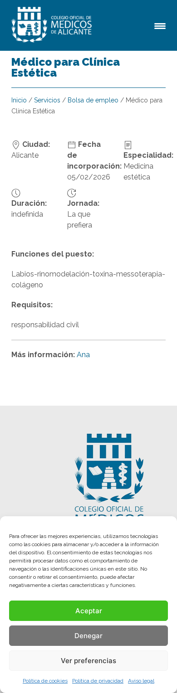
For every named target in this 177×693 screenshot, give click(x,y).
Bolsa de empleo (93, 100)
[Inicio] (53, 25)
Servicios (47, 100)
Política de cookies (45, 681)
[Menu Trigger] (160, 25)
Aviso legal (141, 681)
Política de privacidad (97, 681)
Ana (83, 354)
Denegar (88, 635)
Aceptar (88, 610)
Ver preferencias (88, 660)
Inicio (19, 100)
